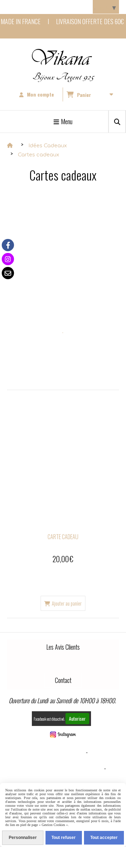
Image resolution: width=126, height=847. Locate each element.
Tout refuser (63, 837)
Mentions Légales (61, 751)
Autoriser (77, 718)
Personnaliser (23, 837)
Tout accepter (104, 837)
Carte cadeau (63, 536)
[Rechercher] (117, 122)
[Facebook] (8, 245)
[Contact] (8, 273)
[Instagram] (8, 259)
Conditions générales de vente (61, 767)
